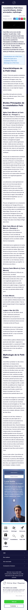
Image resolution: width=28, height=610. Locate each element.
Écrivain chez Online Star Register (13, 483)
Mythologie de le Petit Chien (11, 62)
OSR (4, 553)
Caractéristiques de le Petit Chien (13, 56)
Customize (13, 606)
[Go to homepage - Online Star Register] (14, 2)
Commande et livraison (9, 565)
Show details (19, 595)
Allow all (14, 601)
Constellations (6, 16)
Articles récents (14, 476)
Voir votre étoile (7, 561)
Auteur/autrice (14, 472)
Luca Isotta (9, 481)
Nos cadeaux (6, 557)
